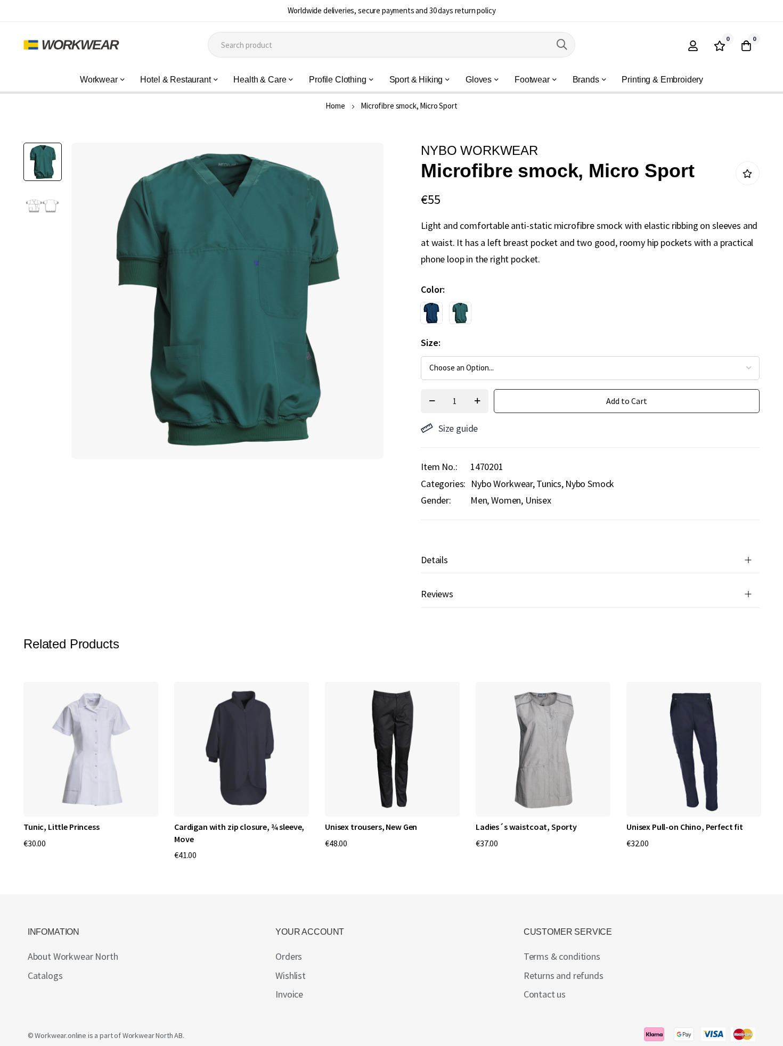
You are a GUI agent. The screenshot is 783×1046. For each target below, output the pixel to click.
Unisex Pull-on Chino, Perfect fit (684, 826)
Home (335, 106)
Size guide (458, 428)
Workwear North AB (153, 1035)
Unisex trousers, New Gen (371, 826)
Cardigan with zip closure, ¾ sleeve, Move (239, 832)
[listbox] (581, 315)
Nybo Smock (589, 483)
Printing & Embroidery (662, 79)
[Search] (562, 44)
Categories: (443, 483)
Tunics (548, 483)
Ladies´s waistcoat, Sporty (526, 826)
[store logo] (71, 45)
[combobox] (392, 44)
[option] (431, 313)
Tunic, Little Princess (61, 826)
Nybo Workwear (502, 483)
